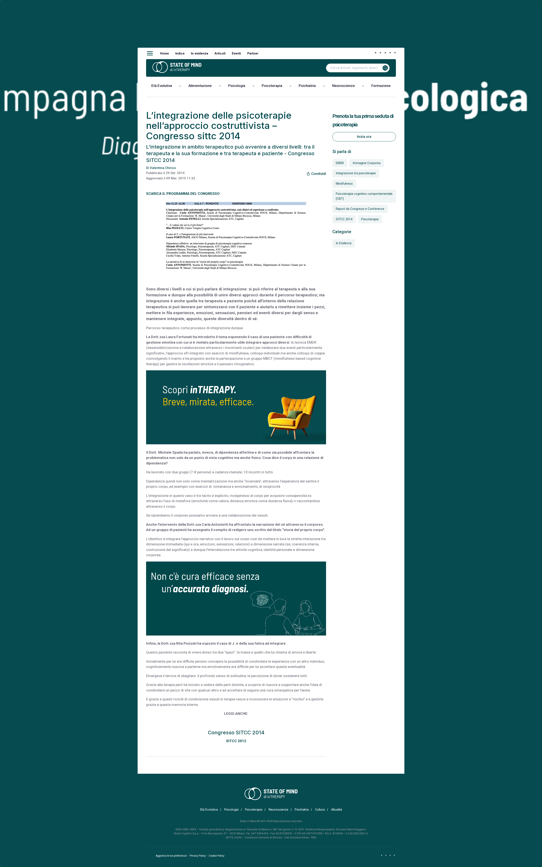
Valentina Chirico (163, 168)
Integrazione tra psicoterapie (356, 173)
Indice (180, 53)
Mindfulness (344, 183)
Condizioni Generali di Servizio (264, 837)
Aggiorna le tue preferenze (171, 855)
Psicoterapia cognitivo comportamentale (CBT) (364, 196)
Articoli (219, 53)
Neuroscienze (343, 86)
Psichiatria (307, 86)
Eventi (236, 53)
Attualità (336, 809)
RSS (313, 837)
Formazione (381, 86)
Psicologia (236, 86)
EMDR (340, 163)
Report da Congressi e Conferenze (360, 209)
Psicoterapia (272, 86)
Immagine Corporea (366, 163)
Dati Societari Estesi (297, 837)
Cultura (320, 809)
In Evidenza (343, 243)
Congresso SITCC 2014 (236, 732)
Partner (253, 53)
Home (164, 53)
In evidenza (199, 53)
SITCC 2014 (344, 219)
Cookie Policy (216, 855)
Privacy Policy (198, 855)
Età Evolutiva (161, 86)
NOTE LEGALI (234, 837)
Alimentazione (200, 86)
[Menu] (150, 53)
